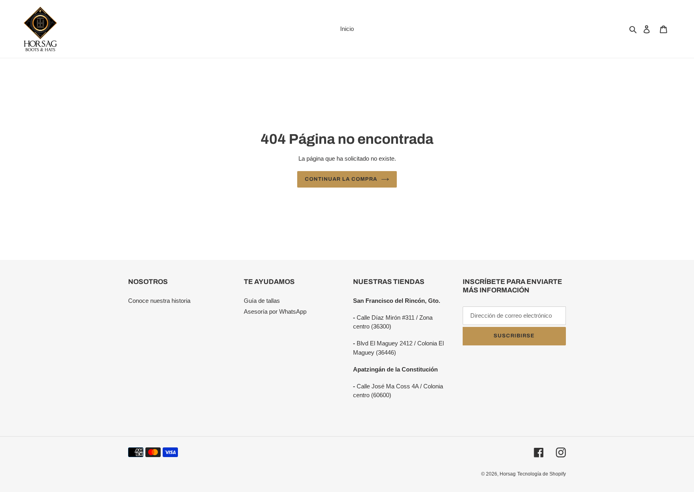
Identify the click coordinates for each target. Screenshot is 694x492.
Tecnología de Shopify (541, 474)
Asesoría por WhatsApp (275, 311)
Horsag (508, 474)
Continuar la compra (341, 179)
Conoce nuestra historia (159, 300)
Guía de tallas (262, 300)
